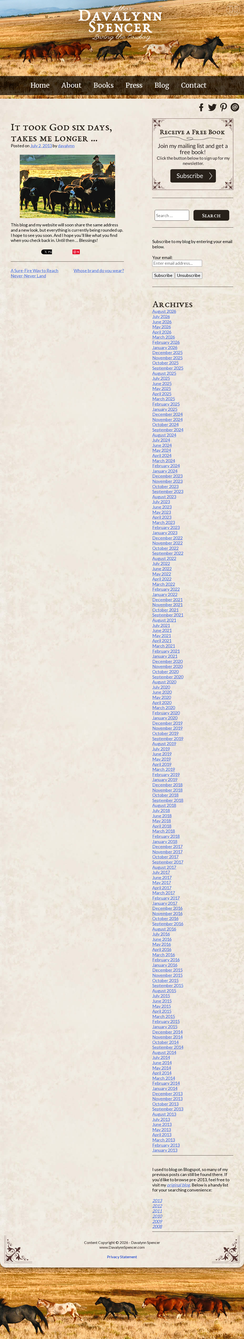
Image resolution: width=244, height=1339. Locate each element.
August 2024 (164, 435)
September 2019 (167, 738)
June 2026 (162, 321)
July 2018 (161, 810)
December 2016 (167, 908)
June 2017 (162, 877)
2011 (157, 1210)
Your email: (162, 257)
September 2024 (167, 429)
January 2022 (164, 594)
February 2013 (166, 1145)
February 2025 (166, 404)
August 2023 (164, 496)
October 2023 (165, 486)
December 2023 (167, 476)
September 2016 (167, 923)
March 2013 (163, 1139)
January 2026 (164, 347)
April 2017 (161, 887)
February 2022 (166, 589)
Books (103, 85)
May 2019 (161, 759)
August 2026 (164, 311)
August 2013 (164, 1114)
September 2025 (167, 368)
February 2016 (166, 959)
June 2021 (162, 630)
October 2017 (165, 856)
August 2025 (164, 373)
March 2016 (163, 954)
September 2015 (167, 985)
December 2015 (167, 969)
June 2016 (162, 939)
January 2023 (164, 532)
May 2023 (161, 512)
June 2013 (162, 1124)
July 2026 (161, 316)
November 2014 (167, 1036)
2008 (157, 1226)
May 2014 (161, 1067)
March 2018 (163, 831)
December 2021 (167, 599)
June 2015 (162, 1000)
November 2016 (167, 913)
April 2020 (161, 702)
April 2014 (161, 1072)
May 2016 (161, 944)
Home (40, 85)
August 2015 (164, 990)
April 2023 (161, 517)
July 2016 (161, 934)
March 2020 (163, 707)
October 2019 (165, 733)
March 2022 (163, 584)
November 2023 (167, 481)
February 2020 (166, 712)
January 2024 (164, 470)
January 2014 (164, 1088)
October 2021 (165, 609)
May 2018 (161, 820)
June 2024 (162, 445)
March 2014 (163, 1078)
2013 (157, 1200)
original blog (178, 1184)
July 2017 (161, 872)
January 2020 (164, 717)
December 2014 (167, 1031)
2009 (157, 1221)
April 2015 (161, 1011)
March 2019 (163, 769)
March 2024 (163, 460)
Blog (161, 85)
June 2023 (162, 506)
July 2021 (161, 625)
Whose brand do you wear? (99, 270)
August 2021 (164, 620)
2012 (157, 1205)
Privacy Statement (122, 1256)
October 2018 (165, 795)
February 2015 (166, 1021)
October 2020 (165, 671)
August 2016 (164, 929)
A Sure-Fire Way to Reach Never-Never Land (34, 273)
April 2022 (161, 578)
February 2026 (166, 342)
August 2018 (164, 805)
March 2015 (163, 1016)
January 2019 (164, 779)
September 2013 (167, 1108)
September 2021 (167, 614)
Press (134, 85)
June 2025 (162, 383)
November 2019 (167, 728)
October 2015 (165, 980)
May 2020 (161, 697)
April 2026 (161, 332)
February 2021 (166, 651)
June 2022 (162, 568)
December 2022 (167, 537)
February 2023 (166, 527)
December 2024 (167, 414)
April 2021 (161, 640)
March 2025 (163, 398)
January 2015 (164, 1026)
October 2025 (165, 362)
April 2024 (161, 455)
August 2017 (164, 867)
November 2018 (167, 790)
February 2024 (166, 465)
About (71, 85)
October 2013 (165, 1103)
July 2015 (161, 995)
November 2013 (167, 1098)
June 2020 (162, 692)
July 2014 (161, 1057)
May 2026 (161, 326)
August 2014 (164, 1052)
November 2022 (167, 542)
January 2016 (164, 964)
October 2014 (165, 1042)
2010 (157, 1216)
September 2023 (167, 491)
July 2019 (161, 748)
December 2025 (167, 352)
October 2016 (165, 918)
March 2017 (163, 892)
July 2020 (161, 687)
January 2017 (164, 903)
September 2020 (167, 676)
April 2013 (161, 1134)
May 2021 (161, 635)
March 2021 (163, 645)
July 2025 (161, 378)
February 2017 (166, 898)
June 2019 (162, 753)
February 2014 (166, 1083)
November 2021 (167, 604)
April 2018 (161, 826)
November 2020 (167, 666)
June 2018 (162, 815)
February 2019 (166, 774)
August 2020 (164, 681)
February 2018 (166, 836)
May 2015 (161, 1006)
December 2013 (167, 1093)
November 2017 (167, 851)
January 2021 (164, 656)
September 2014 (167, 1047)
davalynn (66, 145)
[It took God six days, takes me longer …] (67, 186)
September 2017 (167, 862)
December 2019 (167, 723)
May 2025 (161, 388)
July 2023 (161, 501)
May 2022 (161, 573)
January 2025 (164, 409)
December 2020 (167, 661)
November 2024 (167, 419)
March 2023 (163, 522)
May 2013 (161, 1129)
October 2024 (165, 424)
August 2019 (164, 743)
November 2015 (167, 975)
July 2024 (161, 440)
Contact (194, 85)
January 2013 (164, 1150)
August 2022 (164, 558)
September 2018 (167, 800)
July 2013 (161, 1119)
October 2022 (165, 548)
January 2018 (164, 841)
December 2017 (167, 846)
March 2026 (163, 337)
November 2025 (167, 357)
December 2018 (167, 784)
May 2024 (161, 450)
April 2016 (161, 949)
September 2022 (167, 553)
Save (76, 252)
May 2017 (161, 882)
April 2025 (161, 393)
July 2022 (161, 563)
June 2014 (162, 1062)
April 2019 (161, 764)
